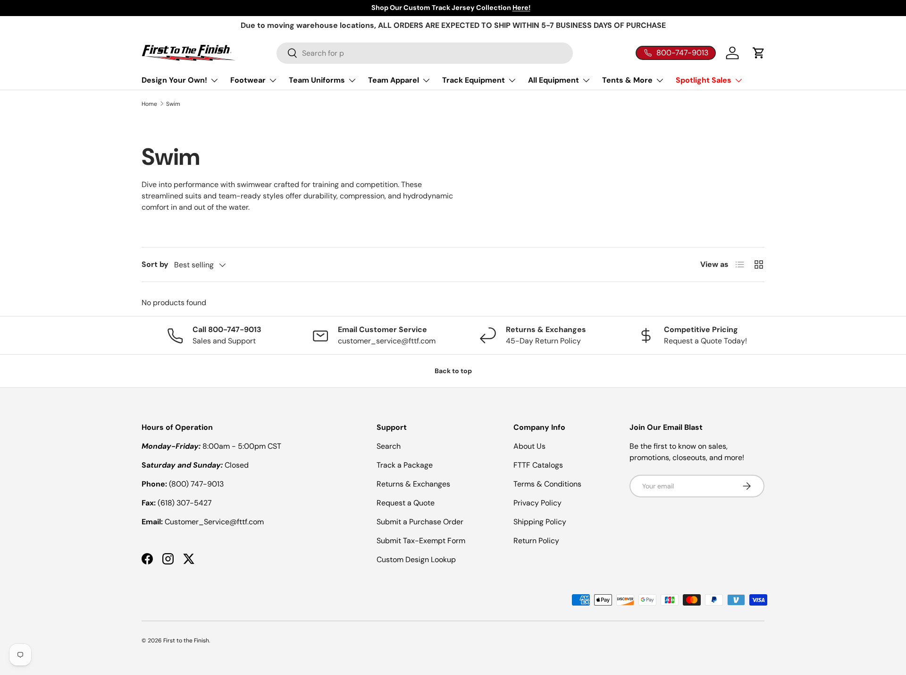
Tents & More (627, 80)
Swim (173, 104)
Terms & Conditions (547, 484)
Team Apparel (393, 80)
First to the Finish (186, 640)
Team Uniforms (317, 80)
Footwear (248, 80)
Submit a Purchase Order (420, 522)
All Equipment (553, 80)
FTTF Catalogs (538, 465)
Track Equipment (473, 80)
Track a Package (405, 465)
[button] (758, 53)
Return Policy (536, 541)
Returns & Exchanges (413, 484)
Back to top (453, 371)
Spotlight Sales (703, 80)
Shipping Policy (539, 522)
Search (389, 446)
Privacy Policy (537, 503)
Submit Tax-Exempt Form (421, 541)
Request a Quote (406, 503)
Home (149, 104)
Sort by (155, 264)
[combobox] (425, 53)
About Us (529, 446)
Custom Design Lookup (416, 559)
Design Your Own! (174, 80)
